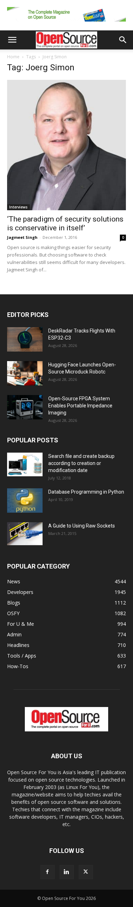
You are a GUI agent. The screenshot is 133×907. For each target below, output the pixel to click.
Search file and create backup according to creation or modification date (81, 463)
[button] (12, 39)
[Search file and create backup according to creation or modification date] (25, 464)
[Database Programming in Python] (25, 500)
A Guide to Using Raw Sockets (81, 526)
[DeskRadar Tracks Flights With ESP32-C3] (25, 339)
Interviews (18, 207)
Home (13, 57)
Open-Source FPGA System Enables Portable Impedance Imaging (80, 406)
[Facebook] (47, 872)
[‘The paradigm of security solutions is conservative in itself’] (66, 145)
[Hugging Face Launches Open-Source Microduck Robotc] (25, 373)
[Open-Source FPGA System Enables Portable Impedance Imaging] (25, 407)
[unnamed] (66, 23)
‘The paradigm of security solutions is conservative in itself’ (65, 223)
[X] (86, 872)
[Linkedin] (67, 872)
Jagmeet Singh (22, 237)
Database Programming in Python (86, 492)
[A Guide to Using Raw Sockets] (25, 534)
